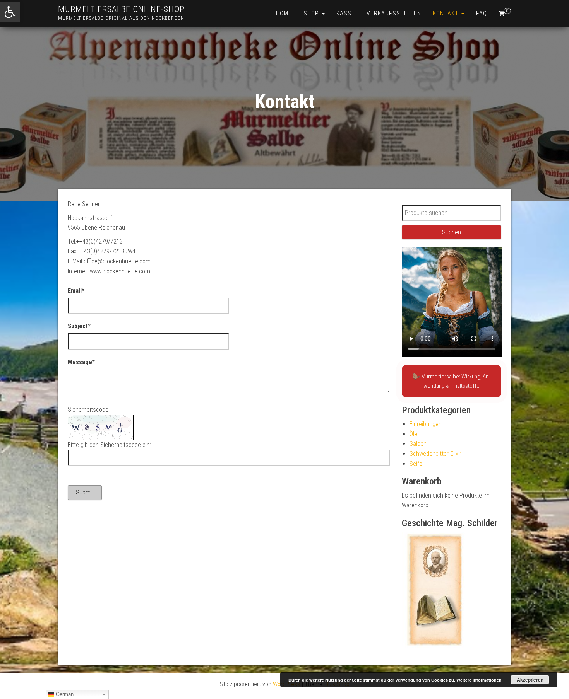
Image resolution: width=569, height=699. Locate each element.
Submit (85, 492)
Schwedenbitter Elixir (435, 453)
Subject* (79, 326)
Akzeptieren (530, 679)
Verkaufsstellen (394, 13)
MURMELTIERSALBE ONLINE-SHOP (121, 9)
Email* (76, 290)
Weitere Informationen (479, 680)
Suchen (451, 232)
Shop (312, 13)
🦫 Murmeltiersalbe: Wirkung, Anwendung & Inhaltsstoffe (451, 381)
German (64, 694)
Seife (416, 463)
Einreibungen (426, 424)
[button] (10, 12)
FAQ (481, 13)
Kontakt (447, 13)
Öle (413, 434)
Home (284, 13)
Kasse (345, 13)
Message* (81, 362)
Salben (418, 443)
